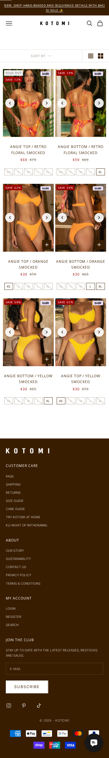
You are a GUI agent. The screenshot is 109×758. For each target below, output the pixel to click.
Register (13, 617)
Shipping (13, 484)
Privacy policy (18, 575)
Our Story (15, 551)
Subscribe (27, 686)
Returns (13, 493)
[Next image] (46, 103)
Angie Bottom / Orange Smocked (80, 264)
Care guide (15, 509)
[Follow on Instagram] (9, 705)
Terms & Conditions (23, 583)
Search (12, 625)
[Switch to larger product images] (90, 56)
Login (10, 609)
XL (48, 172)
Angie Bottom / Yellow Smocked (28, 378)
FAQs (10, 476)
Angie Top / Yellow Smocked (80, 378)
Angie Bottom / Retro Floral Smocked (80, 149)
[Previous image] (10, 103)
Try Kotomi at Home (23, 517)
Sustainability (18, 559)
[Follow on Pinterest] (24, 705)
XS (8, 172)
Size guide (15, 501)
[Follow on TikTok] (39, 705)
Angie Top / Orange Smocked (28, 264)
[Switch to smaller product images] (100, 56)
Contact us (16, 567)
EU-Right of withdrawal (27, 525)
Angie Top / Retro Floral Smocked (28, 149)
